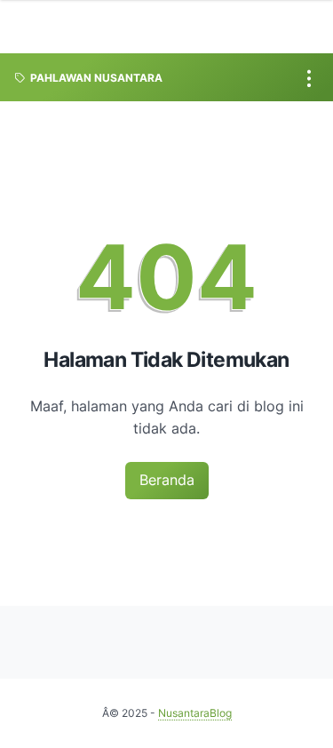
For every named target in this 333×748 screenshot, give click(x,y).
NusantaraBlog (195, 713)
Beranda (166, 480)
